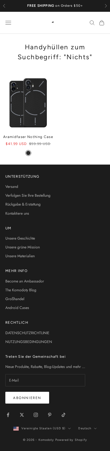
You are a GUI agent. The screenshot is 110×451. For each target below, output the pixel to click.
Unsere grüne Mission (22, 247)
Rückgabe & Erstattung (23, 204)
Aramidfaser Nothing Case (28, 137)
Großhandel (14, 298)
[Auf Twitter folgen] (22, 415)
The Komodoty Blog (20, 290)
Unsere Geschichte (20, 238)
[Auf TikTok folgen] (63, 415)
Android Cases (17, 307)
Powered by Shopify (71, 440)
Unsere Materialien (20, 256)
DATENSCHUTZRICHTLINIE (27, 333)
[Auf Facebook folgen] (8, 415)
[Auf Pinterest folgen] (49, 415)
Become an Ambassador (24, 281)
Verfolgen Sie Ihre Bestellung (27, 195)
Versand (11, 186)
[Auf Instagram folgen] (35, 415)
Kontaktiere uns (17, 213)
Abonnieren (27, 397)
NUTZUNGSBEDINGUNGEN (28, 341)
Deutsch (84, 428)
